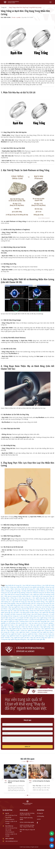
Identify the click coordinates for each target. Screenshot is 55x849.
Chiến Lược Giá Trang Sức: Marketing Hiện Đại (16, 781)
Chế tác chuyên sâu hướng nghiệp (26, 818)
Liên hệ (38, 819)
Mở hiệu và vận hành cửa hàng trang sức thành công (27, 814)
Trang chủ (3, 7)
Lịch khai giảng (40, 816)
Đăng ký (27, 746)
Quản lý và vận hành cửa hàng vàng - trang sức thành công (27, 825)
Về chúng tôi (40, 813)
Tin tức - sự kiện (16, 17)
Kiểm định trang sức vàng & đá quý (27, 830)
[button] (27, 795)
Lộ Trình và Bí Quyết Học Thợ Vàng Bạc (41, 781)
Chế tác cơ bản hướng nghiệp (27, 822)
